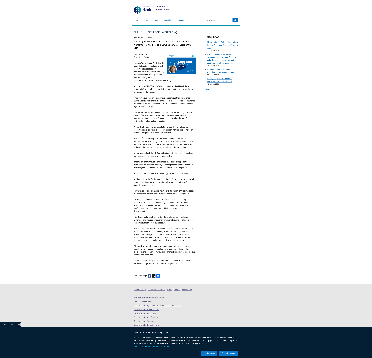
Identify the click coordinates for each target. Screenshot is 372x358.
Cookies (177, 289)
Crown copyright (140, 289)
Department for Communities (146, 309)
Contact (181, 20)
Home (137, 20)
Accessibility (187, 289)
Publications (156, 20)
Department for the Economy (146, 317)
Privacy (169, 289)
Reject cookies (208, 353)
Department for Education (145, 313)
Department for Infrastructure (146, 325)
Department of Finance (143, 321)
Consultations (169, 20)
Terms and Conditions (156, 289)
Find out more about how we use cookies (151, 346)
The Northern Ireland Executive (149, 297)
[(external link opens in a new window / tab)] (149, 276)
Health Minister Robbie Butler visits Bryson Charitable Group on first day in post (222, 45)
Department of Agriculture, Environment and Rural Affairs (158, 305)
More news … (211, 90)
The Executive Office (142, 302)
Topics (145, 20)
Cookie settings (9, 324)
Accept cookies (228, 353)
